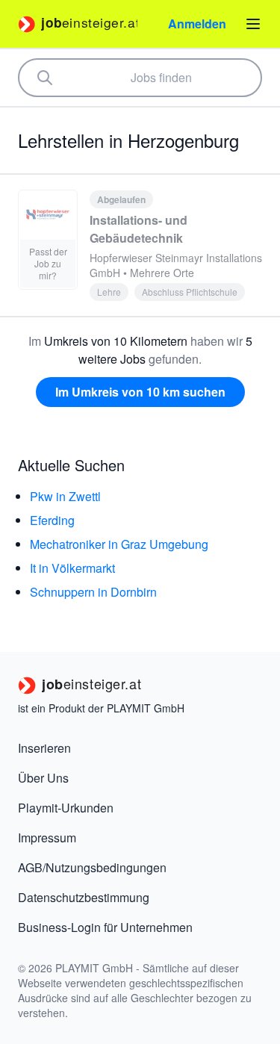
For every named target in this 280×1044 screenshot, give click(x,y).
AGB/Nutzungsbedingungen (92, 867)
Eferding (52, 520)
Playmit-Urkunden (65, 807)
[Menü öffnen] (253, 24)
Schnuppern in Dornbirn (93, 591)
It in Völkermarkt (72, 568)
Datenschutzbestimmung (83, 897)
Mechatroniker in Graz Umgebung (119, 544)
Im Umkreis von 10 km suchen (140, 391)
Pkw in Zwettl (65, 496)
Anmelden (197, 23)
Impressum (47, 837)
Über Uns (43, 777)
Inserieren (44, 747)
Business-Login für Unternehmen (105, 927)
